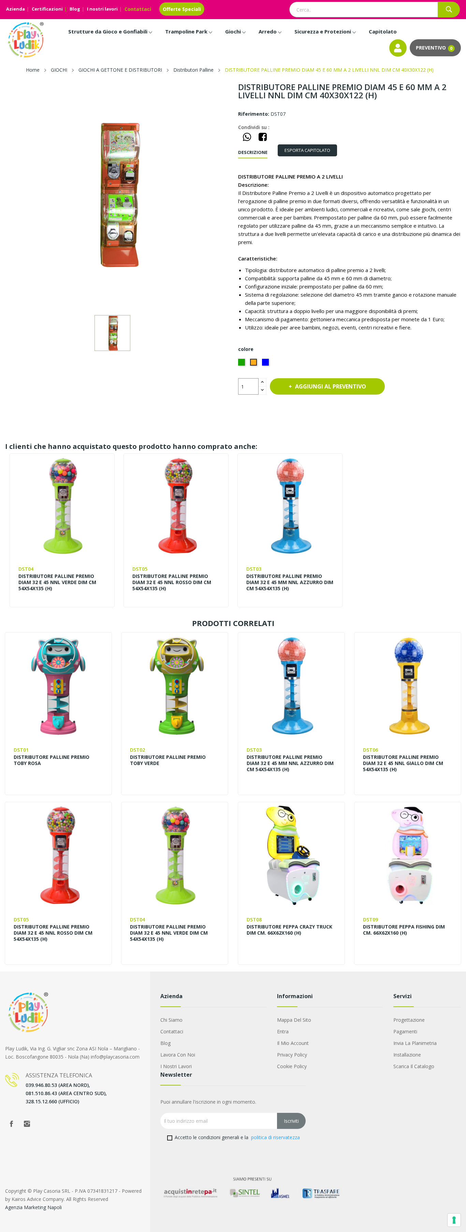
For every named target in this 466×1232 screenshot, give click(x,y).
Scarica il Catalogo (413, 1066)
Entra (283, 1031)
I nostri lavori (102, 9)
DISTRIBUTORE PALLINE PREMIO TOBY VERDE (168, 760)
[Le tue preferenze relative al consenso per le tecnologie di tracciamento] (454, 1220)
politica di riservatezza (275, 1137)
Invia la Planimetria (415, 1043)
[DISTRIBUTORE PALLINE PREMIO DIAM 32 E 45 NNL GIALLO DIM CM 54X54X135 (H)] (407, 686)
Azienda (15, 9)
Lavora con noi (177, 1054)
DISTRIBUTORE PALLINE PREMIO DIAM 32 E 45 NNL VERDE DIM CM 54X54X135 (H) (57, 582)
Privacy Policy (292, 1054)
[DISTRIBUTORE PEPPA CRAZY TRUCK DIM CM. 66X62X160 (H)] (291, 855)
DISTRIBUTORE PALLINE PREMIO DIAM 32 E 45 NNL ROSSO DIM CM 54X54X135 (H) (171, 582)
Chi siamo (171, 1020)
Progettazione (409, 1020)
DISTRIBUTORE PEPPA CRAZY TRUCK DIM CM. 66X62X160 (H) (289, 930)
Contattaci (138, 9)
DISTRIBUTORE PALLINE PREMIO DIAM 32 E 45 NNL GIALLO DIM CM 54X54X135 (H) (403, 763)
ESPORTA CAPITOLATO (307, 150)
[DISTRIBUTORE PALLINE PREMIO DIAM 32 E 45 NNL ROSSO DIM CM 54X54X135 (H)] (175, 505)
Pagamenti (405, 1031)
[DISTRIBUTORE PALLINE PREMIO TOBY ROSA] (58, 686)
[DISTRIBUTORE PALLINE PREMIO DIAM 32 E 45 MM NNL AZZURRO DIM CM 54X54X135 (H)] (289, 505)
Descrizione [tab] (252, 152)
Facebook (11, 1124)
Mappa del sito (294, 1020)
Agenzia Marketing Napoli (33, 1207)
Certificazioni (47, 9)
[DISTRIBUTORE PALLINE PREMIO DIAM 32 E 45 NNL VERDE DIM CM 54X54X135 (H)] (62, 505)
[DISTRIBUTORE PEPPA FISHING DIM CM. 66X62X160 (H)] (407, 855)
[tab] (307, 150)
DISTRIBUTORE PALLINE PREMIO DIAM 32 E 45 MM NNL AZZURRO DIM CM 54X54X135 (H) (289, 582)
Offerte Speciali (182, 9)
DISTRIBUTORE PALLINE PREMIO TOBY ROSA (51, 760)
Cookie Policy (292, 1066)
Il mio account (293, 1043)
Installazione (407, 1054)
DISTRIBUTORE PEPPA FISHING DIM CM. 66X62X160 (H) (404, 930)
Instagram (27, 1124)
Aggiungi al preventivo (330, 386)
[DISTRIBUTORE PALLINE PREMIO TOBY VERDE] (174, 686)
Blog (75, 9)
